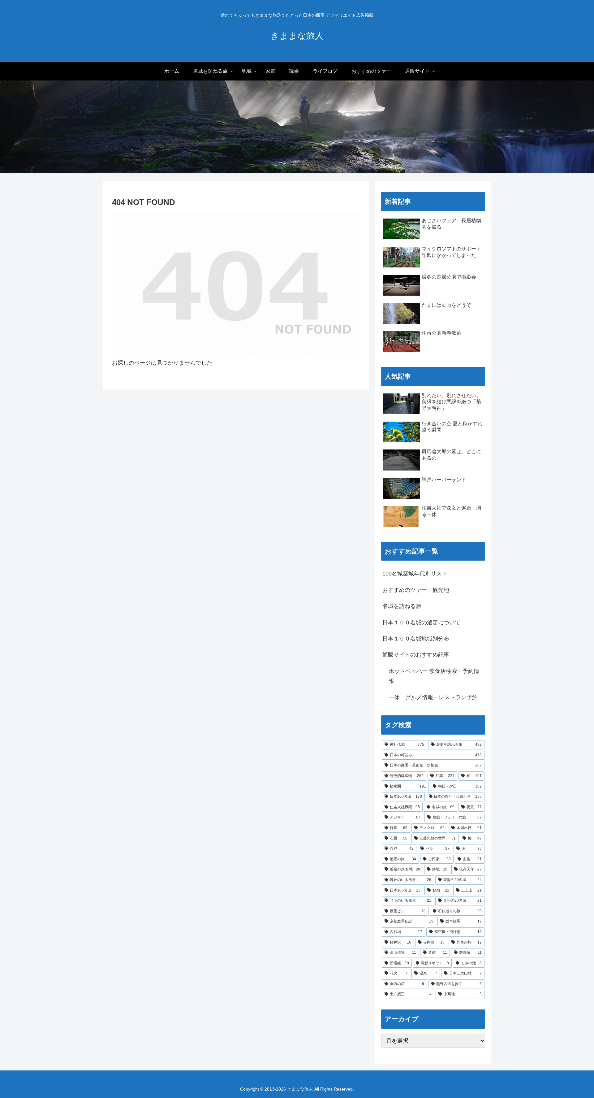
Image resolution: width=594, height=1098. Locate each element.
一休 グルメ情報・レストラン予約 (433, 697)
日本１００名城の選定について (421, 622)
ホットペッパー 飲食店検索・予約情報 (434, 676)
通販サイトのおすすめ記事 (415, 655)
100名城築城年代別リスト (414, 574)
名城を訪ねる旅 (401, 606)
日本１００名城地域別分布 (415, 639)
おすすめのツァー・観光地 (415, 590)
